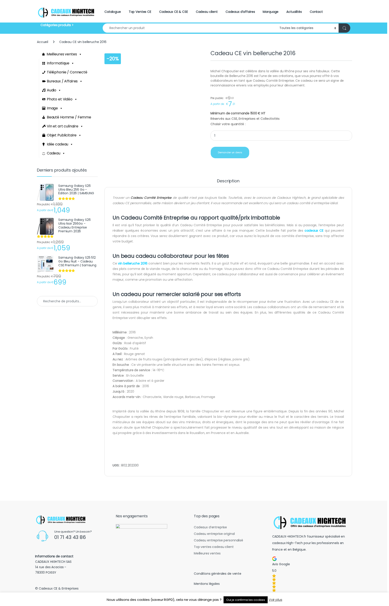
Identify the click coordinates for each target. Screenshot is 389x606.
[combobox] (190, 28)
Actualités (294, 11)
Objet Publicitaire (62, 135)
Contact (316, 11)
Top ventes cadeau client (214, 547)
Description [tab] (228, 181)
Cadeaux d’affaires (240, 11)
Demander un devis (230, 152)
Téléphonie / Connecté (67, 72)
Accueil (42, 42)
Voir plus (275, 599)
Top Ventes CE (140, 11)
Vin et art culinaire (62, 126)
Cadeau (53, 153)
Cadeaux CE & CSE (173, 11)
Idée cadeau (57, 144)
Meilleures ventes (62, 54)
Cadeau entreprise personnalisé (218, 540)
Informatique (58, 63)
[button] (311, 574)
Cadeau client (207, 11)
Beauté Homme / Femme (69, 117)
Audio (51, 90)
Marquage (270, 11)
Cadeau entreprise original (214, 533)
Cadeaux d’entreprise (210, 527)
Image (52, 108)
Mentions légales (207, 583)
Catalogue (112, 11)
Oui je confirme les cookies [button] (245, 600)
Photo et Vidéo (59, 99)
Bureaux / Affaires (62, 81)
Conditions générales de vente (217, 573)
